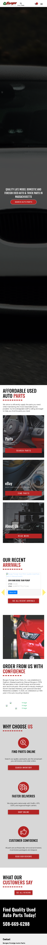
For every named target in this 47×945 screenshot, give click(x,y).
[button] (36, 4)
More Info (12, 590)
